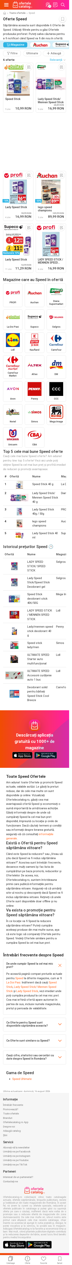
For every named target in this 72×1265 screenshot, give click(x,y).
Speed (19, 978)
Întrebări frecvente (13, 1104)
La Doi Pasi (13, 982)
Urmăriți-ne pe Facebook (17, 1151)
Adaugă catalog (12, 1130)
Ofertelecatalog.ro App (15, 1122)
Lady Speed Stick (27, 991)
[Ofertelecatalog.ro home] (22, 4)
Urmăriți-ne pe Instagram (16, 1156)
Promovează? (10, 1109)
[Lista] (55, 5)
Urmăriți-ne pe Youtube (15, 1160)
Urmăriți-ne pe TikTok (15, 1164)
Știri (5, 1135)
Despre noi (9, 1126)
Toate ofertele (17, 13)
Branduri (7, 1118)
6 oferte (9, 60)
